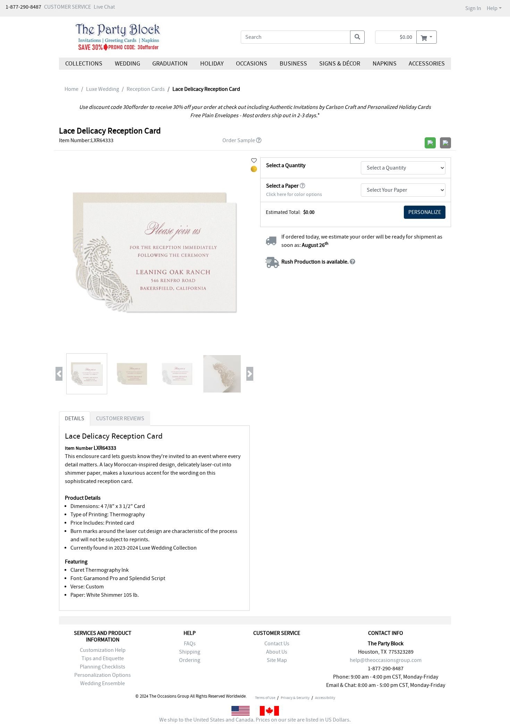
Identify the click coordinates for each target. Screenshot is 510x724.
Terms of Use (265, 697)
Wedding (127, 64)
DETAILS (74, 418)
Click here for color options (294, 194)
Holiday (211, 64)
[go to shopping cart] (426, 37)
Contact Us (276, 643)
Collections (83, 64)
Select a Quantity (285, 165)
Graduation (170, 64)
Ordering (189, 660)
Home (71, 89)
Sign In (473, 8)
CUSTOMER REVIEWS (120, 418)
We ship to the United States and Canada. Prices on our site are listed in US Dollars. (255, 719)
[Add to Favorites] (254, 160)
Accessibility (325, 697)
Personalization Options (102, 675)
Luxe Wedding (102, 89)
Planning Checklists (102, 666)
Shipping (189, 651)
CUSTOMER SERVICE (67, 6)
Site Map (277, 660)
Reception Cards (146, 89)
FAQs (190, 643)
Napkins (385, 64)
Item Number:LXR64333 (86, 140)
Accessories (427, 64)
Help (492, 8)
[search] (357, 37)
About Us (276, 651)
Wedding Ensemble (102, 683)
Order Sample (238, 140)
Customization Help (103, 650)
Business (293, 64)
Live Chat (104, 6)
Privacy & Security (295, 697)
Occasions (251, 64)
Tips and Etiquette (103, 658)
